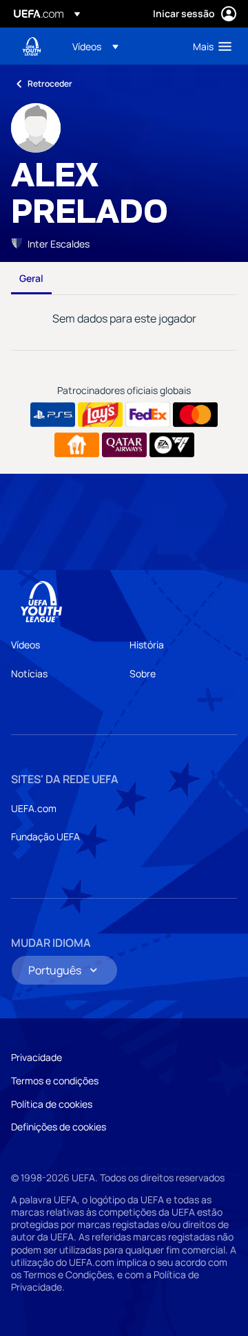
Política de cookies (51, 1103)
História (147, 644)
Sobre (143, 673)
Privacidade (36, 1057)
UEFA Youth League (31, 46)
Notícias (29, 673)
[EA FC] (171, 444)
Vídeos (25, 644)
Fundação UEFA (45, 836)
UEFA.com (33, 808)
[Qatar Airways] (124, 444)
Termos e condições (55, 1080)
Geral (31, 278)
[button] (95, 46)
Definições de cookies (58, 1126)
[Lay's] (100, 414)
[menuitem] (120, 46)
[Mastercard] (195, 414)
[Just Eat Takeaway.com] (76, 444)
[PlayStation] (52, 414)
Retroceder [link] (50, 83)
